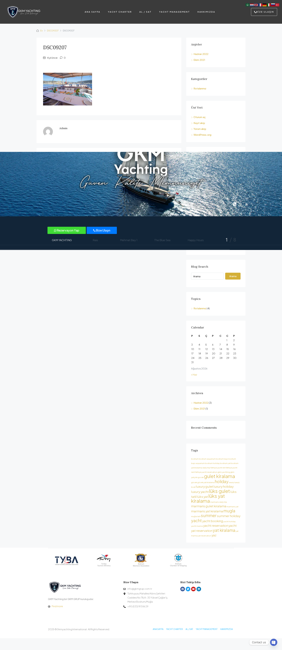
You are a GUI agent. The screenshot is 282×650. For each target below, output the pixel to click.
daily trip (206, 468)
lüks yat (202, 496)
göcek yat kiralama (205, 482)
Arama (232, 276)
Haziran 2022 (201, 53)
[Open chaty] (273, 642)
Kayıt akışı (199, 122)
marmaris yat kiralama (207, 511)
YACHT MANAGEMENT (174, 11)
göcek (194, 482)
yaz (214, 535)
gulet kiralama (219, 476)
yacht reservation (215, 525)
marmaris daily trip (218, 502)
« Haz (194, 374)
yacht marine (197, 526)
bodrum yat (225, 463)
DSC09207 (53, 30)
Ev (41, 30)
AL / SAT (145, 11)
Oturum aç (200, 117)
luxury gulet (204, 486)
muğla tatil (196, 516)
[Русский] (273, 4)
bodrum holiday (212, 463)
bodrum (195, 459)
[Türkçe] (277, 4)
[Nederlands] (252, 4)
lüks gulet (219, 491)
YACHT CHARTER (120, 11)
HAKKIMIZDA (206, 11)
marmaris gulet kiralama (208, 506)
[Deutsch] (265, 4)
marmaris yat (232, 506)
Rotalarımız (200, 88)
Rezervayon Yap (67, 230)
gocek (201, 477)
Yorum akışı (200, 128)
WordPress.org (202, 134)
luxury (231, 482)
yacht (196, 520)
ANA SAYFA (92, 11)
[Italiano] (269, 4)
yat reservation (204, 536)
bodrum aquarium (207, 459)
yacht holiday (229, 521)
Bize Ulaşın (102, 230)
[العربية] (248, 4)
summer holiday (228, 516)
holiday (221, 481)
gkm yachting (224, 472)
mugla (229, 510)
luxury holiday (223, 486)
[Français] (260, 4)
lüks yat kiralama (208, 498)
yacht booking (212, 521)
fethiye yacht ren (218, 468)
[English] (256, 4)
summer (209, 515)
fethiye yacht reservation (206, 472)
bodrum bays (222, 459)
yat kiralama (224, 530)
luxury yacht (200, 492)
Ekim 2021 (199, 59)
